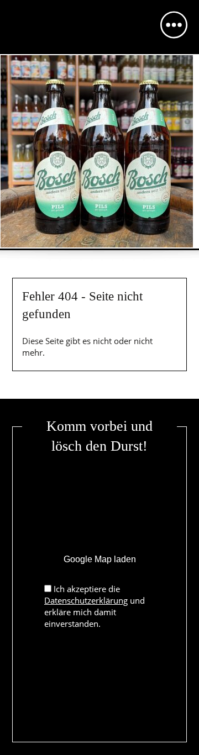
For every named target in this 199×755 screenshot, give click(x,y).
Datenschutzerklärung (86, 600)
